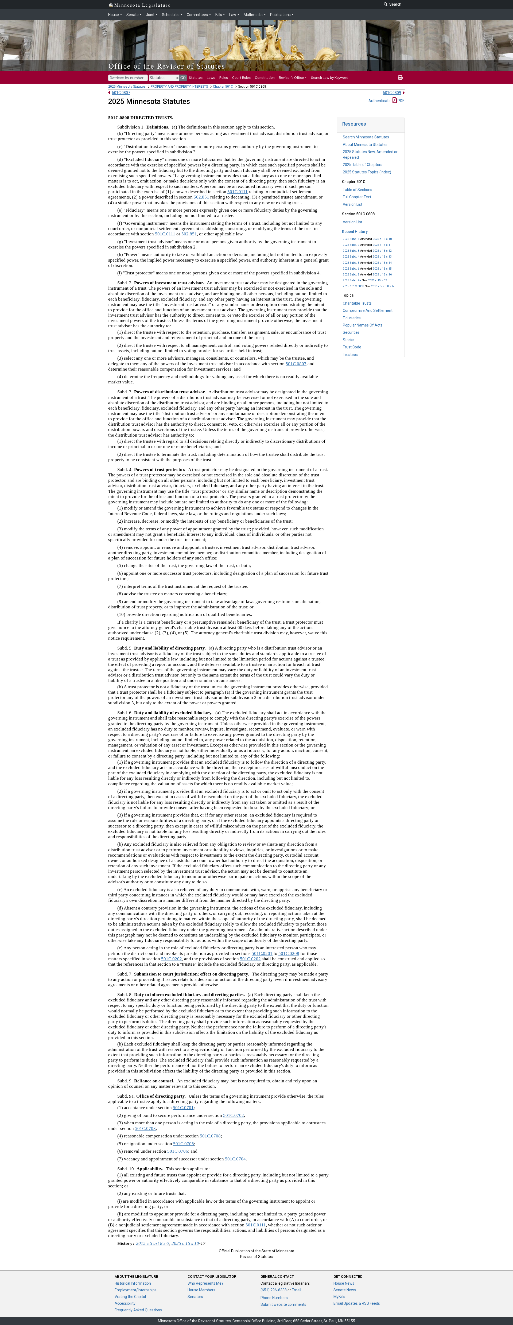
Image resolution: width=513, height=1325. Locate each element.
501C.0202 (171, 958)
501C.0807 (121, 93)
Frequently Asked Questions (138, 1310)
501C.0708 (210, 1136)
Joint (150, 15)
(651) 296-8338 (274, 1290)
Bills (218, 15)
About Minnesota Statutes (365, 144)
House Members (201, 1290)
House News (343, 1283)
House (113, 15)
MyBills (339, 1297)
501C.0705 (183, 1143)
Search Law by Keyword (329, 77)
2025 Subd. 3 (351, 250)
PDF (400, 101)
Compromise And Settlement (367, 310)
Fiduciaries (352, 318)
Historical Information (133, 1283)
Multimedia (253, 15)
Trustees (350, 354)
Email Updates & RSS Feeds (356, 1303)
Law (232, 15)
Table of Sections (357, 190)
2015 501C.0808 (353, 286)
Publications (280, 15)
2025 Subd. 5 (351, 263)
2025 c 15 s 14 (382, 263)
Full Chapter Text (357, 197)
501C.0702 (233, 1115)
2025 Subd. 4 (351, 256)
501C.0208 (288, 953)
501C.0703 (145, 1128)
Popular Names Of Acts (362, 325)
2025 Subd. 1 (351, 239)
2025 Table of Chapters (362, 164)
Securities (351, 332)
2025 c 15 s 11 (382, 245)
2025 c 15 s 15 (382, 268)
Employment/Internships (136, 1290)
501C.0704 (235, 1158)
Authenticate (379, 101)
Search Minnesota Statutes (366, 137)
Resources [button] (354, 124)
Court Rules (241, 77)
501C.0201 (262, 953)
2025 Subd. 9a (352, 280)
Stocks (348, 340)
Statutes (196, 77)
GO (183, 77)
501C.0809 (392, 93)
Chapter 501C (223, 86)
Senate (132, 15)
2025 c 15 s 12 (382, 250)
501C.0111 (237, 191)
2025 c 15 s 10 (382, 239)
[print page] (400, 77)
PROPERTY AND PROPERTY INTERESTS (179, 86)
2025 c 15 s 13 (382, 256)
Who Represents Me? (205, 1283)
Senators (195, 1297)
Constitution (265, 77)
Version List (352, 204)
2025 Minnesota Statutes (127, 86)
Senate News (344, 1290)
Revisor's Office (291, 77)
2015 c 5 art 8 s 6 (382, 286)
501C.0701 (183, 1107)
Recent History (355, 232)
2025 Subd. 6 (351, 268)
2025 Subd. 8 (351, 274)
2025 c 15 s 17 (377, 280)
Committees (197, 15)
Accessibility (125, 1303)
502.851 (201, 197)
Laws (211, 77)
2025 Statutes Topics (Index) (367, 172)
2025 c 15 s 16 (382, 274)
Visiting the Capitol (130, 1297)
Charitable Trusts (357, 303)
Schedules (171, 15)
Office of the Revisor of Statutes (166, 66)
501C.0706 (177, 1151)
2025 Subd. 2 (351, 245)
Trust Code (352, 347)
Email (296, 1290)
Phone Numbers (274, 1298)
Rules (223, 77)
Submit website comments (283, 1304)
